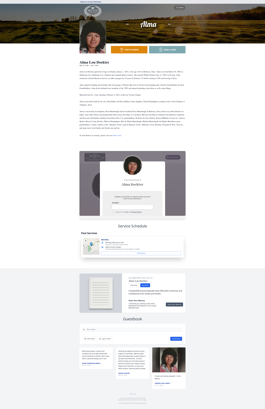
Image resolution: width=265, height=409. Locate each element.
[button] (91, 244)
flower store (117, 135)
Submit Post (176, 339)
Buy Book (145, 285)
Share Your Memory (174, 304)
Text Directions (141, 253)
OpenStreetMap (134, 403)
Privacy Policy (127, 400)
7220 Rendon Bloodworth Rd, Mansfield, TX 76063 (122, 249)
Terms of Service (138, 400)
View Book (133, 285)
